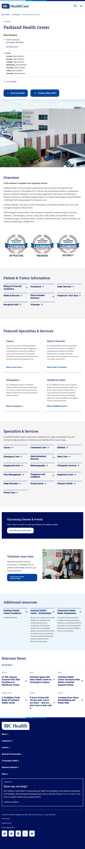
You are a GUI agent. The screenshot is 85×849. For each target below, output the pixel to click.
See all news (7, 665)
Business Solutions (9, 767)
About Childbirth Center (56, 406)
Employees (6, 740)
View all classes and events (20, 530)
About (4, 734)
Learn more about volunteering (17, 577)
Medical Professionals (11, 754)
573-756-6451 (11, 82)
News (4, 774)
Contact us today (10, 802)
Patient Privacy (7, 823)
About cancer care (13, 367)
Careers (5, 747)
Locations (16, 14)
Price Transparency (8, 827)
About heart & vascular (56, 367)
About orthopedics (14, 406)
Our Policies (6, 819)
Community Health (9, 760)
